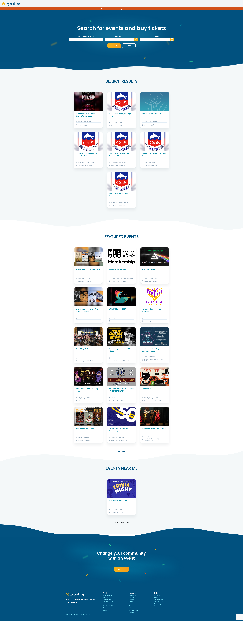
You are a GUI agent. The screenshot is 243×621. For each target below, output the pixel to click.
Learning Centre (159, 599)
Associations (132, 595)
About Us (69, 614)
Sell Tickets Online (109, 606)
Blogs (156, 597)
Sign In (105, 610)
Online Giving (107, 599)
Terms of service (85, 614)
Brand (156, 606)
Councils (131, 599)
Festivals (131, 604)
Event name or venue (86, 36)
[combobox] (121, 39)
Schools (131, 608)
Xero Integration (159, 604)
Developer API (158, 601)
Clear (129, 46)
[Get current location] (136, 39)
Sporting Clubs (133, 610)
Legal (76, 614)
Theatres (131, 612)
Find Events (114, 46)
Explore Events (107, 595)
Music (130, 606)
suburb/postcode (121, 36)
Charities (131, 597)
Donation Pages (108, 601)
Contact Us (157, 595)
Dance (131, 601)
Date (157, 36)
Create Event (121, 569)
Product (105, 597)
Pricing (105, 604)
